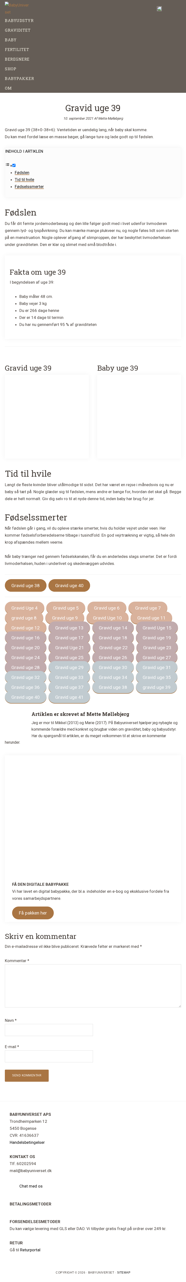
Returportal (30, 1249)
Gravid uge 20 (25, 647)
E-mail (12, 1046)
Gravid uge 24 (25, 657)
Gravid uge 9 (65, 618)
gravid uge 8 (24, 618)
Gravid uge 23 (157, 647)
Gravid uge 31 (157, 667)
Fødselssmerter (29, 186)
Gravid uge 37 (69, 687)
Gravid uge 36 (25, 687)
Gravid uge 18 (113, 638)
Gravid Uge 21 (69, 647)
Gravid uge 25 (69, 657)
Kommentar (17, 960)
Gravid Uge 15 (157, 628)
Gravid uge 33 (69, 677)
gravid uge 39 (156, 687)
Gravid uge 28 (25, 667)
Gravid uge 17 (69, 638)
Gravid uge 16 (25, 638)
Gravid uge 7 (148, 608)
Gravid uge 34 (113, 677)
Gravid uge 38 (25, 585)
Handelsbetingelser (27, 1142)
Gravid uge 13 (69, 628)
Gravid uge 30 (113, 667)
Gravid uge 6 (107, 608)
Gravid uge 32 (25, 677)
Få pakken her (33, 913)
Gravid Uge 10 (107, 618)
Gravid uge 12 (25, 628)
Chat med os (31, 1186)
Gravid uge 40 (69, 585)
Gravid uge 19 (157, 638)
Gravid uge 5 (66, 608)
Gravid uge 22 (113, 647)
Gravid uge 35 (157, 677)
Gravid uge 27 (157, 657)
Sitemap (124, 1272)
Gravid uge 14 (113, 628)
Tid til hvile (24, 179)
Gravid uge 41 (69, 697)
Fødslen (22, 172)
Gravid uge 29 (69, 667)
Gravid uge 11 (151, 618)
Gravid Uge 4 (24, 608)
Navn (11, 1020)
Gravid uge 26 (113, 657)
